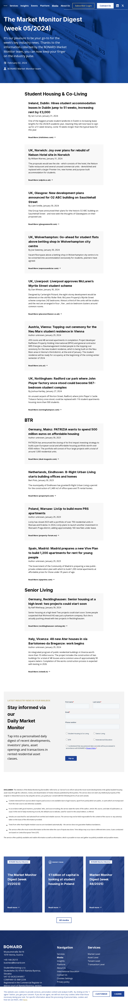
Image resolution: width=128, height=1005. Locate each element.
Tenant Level (94, 961)
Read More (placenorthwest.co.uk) (44, 314)
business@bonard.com (14, 962)
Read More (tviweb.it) (38, 671)
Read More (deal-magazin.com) (42, 459)
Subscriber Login (83, 5)
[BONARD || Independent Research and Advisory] (5, 6)
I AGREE (118, 994)
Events (34, 5)
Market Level (94, 954)
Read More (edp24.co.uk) (39, 180)
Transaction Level (96, 964)
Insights (24, 5)
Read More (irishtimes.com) (41, 137)
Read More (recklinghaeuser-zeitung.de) (47, 626)
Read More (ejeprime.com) (40, 579)
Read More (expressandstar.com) (43, 268)
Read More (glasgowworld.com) (43, 224)
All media (64, 920)
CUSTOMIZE (101, 994)
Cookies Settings (65, 978)
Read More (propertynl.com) (41, 496)
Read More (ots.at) (37, 365)
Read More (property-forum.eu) (42, 535)
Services (14, 5)
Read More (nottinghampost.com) (44, 410)
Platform (45, 5)
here (25, 1000)
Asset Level (93, 957)
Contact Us (105, 5)
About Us (65, 5)
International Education (68, 971)
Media (55, 5)
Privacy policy (63, 981)
